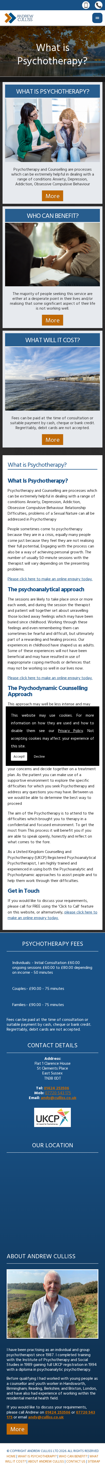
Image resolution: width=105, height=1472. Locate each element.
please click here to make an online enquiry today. (52, 915)
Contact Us (75, 1461)
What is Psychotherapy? (52, 91)
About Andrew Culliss (41, 1256)
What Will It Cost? (52, 340)
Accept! (19, 756)
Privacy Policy (70, 731)
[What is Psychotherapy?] (52, 160)
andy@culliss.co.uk (58, 1097)
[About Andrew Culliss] (52, 1340)
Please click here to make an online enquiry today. (50, 579)
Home (11, 1456)
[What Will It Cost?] (52, 409)
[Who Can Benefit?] (52, 285)
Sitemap (94, 1461)
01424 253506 (56, 1088)
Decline (39, 756)
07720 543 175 (58, 1093)
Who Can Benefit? (52, 215)
